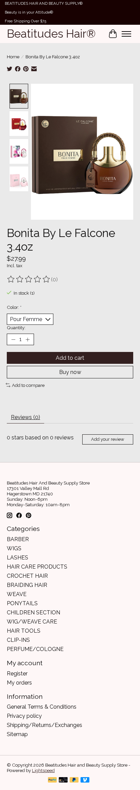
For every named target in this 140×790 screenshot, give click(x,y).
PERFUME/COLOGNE (35, 649)
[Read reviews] (29, 279)
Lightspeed (43, 770)
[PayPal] (52, 780)
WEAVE (17, 594)
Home (13, 56)
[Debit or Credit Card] (63, 780)
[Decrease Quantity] (13, 339)
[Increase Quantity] (27, 339)
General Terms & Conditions (41, 707)
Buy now (70, 372)
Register (17, 673)
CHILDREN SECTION (33, 612)
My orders (19, 682)
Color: (14, 307)
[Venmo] (85, 780)
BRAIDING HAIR (27, 585)
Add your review (107, 439)
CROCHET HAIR (27, 576)
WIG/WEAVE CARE (32, 621)
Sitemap (17, 734)
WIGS (14, 548)
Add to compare (28, 385)
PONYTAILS (22, 603)
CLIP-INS (18, 640)
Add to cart (70, 358)
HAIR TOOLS (23, 631)
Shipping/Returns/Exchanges (44, 725)
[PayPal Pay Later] (74, 780)
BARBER (18, 539)
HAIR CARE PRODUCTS (37, 567)
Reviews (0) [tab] (25, 417)
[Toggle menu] (126, 34)
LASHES (17, 557)
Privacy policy (24, 716)
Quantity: (16, 327)
